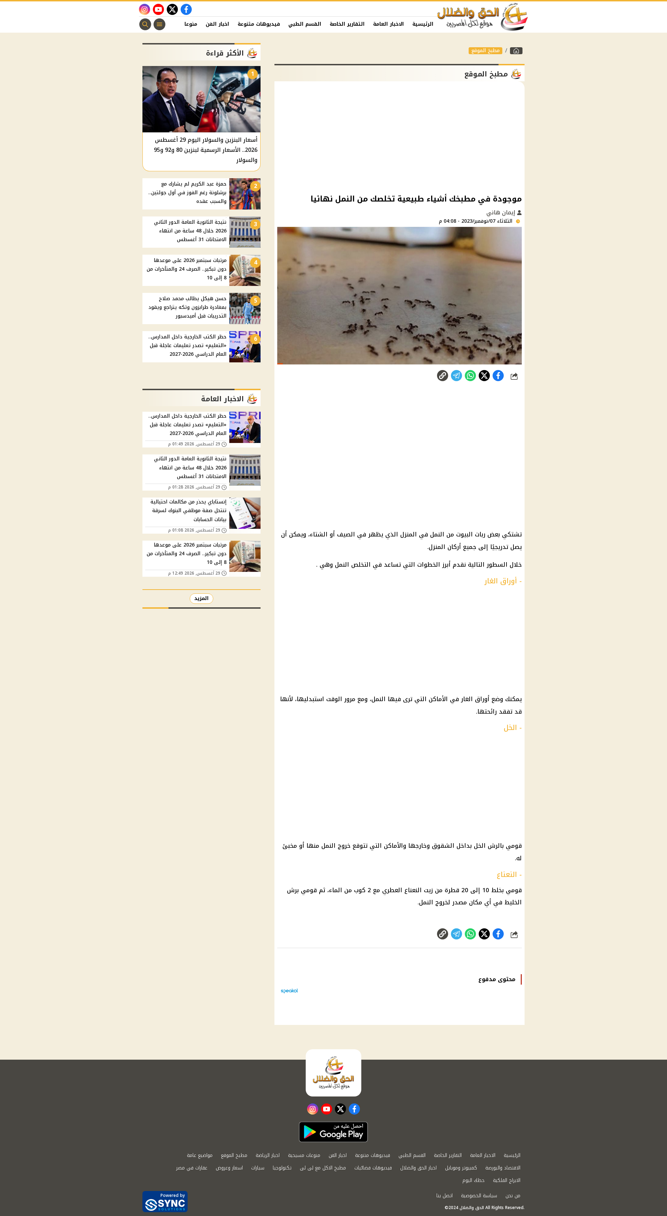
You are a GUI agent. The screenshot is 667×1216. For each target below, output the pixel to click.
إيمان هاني (501, 212)
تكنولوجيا (282, 1168)
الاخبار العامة (388, 24)
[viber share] (456, 375)
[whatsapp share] (470, 375)
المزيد (201, 598)
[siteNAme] (483, 17)
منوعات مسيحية (304, 1155)
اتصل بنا (444, 1195)
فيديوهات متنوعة (259, 24)
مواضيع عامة (200, 1155)
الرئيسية (423, 24)
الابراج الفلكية (506, 1180)
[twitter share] (484, 375)
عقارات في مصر (191, 1168)
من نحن (512, 1195)
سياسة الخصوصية (479, 1195)
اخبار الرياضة (268, 1155)
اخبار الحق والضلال (418, 1168)
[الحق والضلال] (516, 50)
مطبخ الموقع (485, 50)
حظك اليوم (473, 1180)
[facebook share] (498, 375)
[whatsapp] (442, 375)
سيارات (257, 1168)
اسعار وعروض (229, 1168)
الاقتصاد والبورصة (502, 1168)
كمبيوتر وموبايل (461, 1168)
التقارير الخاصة (347, 24)
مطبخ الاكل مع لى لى (323, 1168)
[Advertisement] (399, 137)
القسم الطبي (304, 24)
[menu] (159, 24)
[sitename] (333, 1073)
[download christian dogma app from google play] (333, 1131)
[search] (145, 24)
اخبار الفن (217, 24)
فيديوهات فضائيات (373, 1168)
